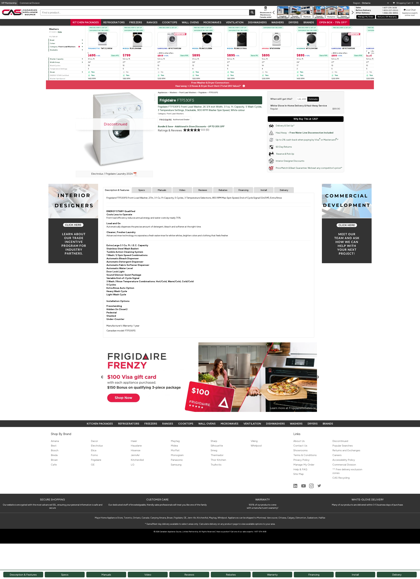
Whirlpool (256, 445)
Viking (254, 441)
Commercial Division (344, 464)
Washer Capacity (56, 59)
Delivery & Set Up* (285, 125)
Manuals (162, 190)
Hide (60, 32)
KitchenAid (137, 459)
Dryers (294, 22)
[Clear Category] (79, 46)
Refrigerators (114, 22)
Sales (358, 8)
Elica (93, 450)
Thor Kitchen (218, 459)
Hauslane (136, 445)
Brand (52, 40)
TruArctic (216, 464)
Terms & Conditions (305, 455)
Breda (54, 455)
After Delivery (362, 13)
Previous (102, 377)
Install (264, 190)
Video (182, 190)
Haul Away (304, 132)
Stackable (54, 50)
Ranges (152, 22)
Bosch (54, 450)
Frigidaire (96, 459)
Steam (52, 72)
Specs (141, 190)
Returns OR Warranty (387, 17)
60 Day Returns (284, 146)
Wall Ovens (190, 22)
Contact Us (300, 445)
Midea (174, 445)
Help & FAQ (300, 469)
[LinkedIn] (295, 487)
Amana (55, 441)
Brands (309, 22)
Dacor (94, 441)
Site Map (298, 474)
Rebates (223, 190)
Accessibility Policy (343, 459)
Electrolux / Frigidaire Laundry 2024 (112, 173)
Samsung (176, 464)
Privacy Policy (301, 459)
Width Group (55, 62)
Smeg (214, 450)
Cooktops (169, 22)
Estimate (313, 99)
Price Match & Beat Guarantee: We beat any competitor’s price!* (309, 168)
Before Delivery (363, 10)
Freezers (135, 22)
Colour (52, 43)
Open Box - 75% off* (333, 22)
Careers (337, 455)
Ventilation (234, 22)
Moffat (175, 450)
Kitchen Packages (86, 22)
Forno (94, 455)
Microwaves (212, 22)
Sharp (214, 441)
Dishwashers (257, 22)
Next (317, 377)
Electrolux (97, 445)
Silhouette (217, 445)
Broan (54, 459)
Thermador (217, 455)
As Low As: (373, 51)
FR (417, 3)
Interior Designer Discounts (290, 161)
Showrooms (300, 450)
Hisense (135, 450)
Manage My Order (365, 17)
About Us (299, 441)
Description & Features (117, 190)
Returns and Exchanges (346, 450)
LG (132, 464)
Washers (277, 22)
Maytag (175, 441)
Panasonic (177, 459)
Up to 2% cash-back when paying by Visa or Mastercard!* (307, 139)
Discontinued (340, 441)
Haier (134, 441)
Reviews (202, 190)
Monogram (177, 455)
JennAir (135, 455)
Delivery (284, 190)
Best (53, 445)
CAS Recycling (341, 477)
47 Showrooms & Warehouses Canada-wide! (266, 13)
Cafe (54, 464)
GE (93, 464)
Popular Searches (342, 445)
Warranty (272, 574)
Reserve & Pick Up (285, 153)
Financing (243, 190)
